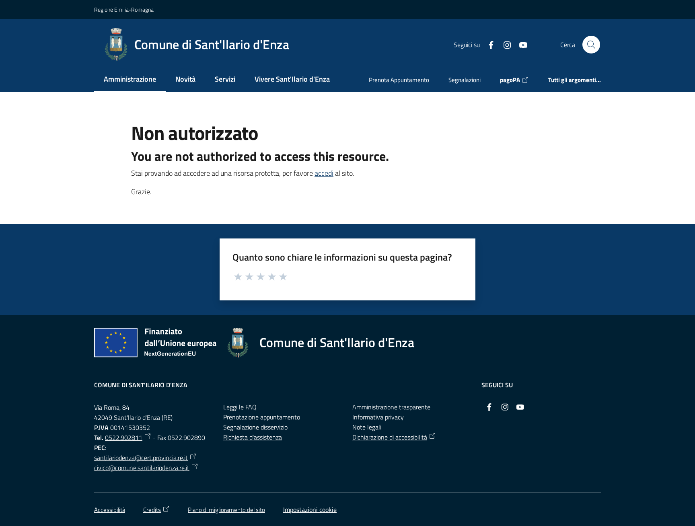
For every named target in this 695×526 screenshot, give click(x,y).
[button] (591, 44)
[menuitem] (130, 80)
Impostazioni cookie (310, 509)
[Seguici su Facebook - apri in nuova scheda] (488, 44)
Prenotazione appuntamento (261, 417)
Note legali (366, 427)
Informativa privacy (378, 417)
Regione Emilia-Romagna (124, 9)
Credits (152, 509)
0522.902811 (123, 437)
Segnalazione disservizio (255, 427)
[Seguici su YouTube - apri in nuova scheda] (520, 44)
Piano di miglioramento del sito (226, 509)
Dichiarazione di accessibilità (389, 437)
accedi (324, 173)
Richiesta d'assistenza (252, 437)
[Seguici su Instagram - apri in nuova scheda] (504, 44)
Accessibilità (109, 509)
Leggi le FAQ (240, 407)
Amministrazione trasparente (391, 407)
